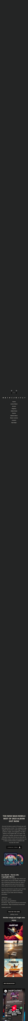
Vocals (16, 914)
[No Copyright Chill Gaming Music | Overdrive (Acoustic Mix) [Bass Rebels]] (13, 968)
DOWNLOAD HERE (6, 907)
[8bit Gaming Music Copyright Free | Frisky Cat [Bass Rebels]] (13, 931)
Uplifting (12, 914)
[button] (7, 1018)
